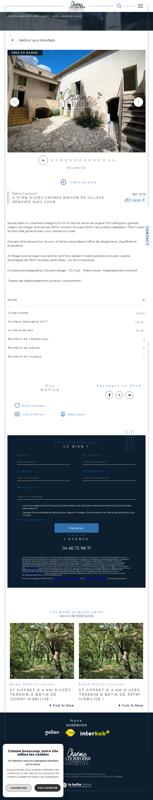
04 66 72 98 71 (76, 548)
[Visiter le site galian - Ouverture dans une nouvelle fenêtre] (51, 732)
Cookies (118, 777)
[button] (138, 102)
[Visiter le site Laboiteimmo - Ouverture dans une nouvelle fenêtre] (76, 789)
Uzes (55, 16)
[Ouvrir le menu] (140, 6)
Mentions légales (70, 777)
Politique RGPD (106, 777)
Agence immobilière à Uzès (23, 16)
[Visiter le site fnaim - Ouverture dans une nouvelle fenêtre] (70, 733)
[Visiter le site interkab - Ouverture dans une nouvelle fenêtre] (95, 732)
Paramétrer (19, 788)
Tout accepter (47, 788)
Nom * (23, 455)
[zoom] (76, 151)
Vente (45, 16)
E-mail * (26, 471)
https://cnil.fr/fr (31, 568)
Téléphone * (96, 471)
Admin (83, 777)
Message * (28, 487)
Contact (147, 236)
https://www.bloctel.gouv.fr (33, 573)
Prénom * (93, 455)
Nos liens (92, 777)
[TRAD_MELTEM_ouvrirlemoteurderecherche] (119, 6)
